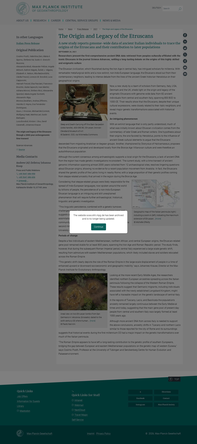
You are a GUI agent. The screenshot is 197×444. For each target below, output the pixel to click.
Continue (98, 226)
